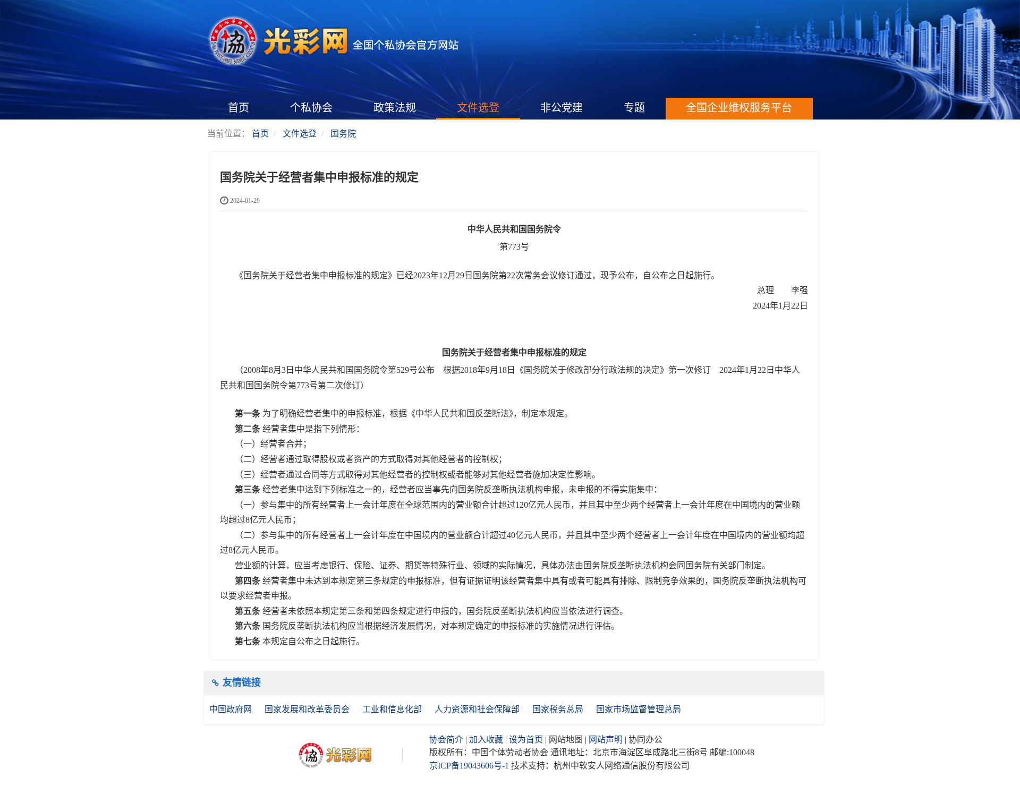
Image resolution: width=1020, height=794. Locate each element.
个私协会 (311, 108)
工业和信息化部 (393, 709)
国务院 (343, 133)
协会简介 (446, 739)
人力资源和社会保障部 (478, 709)
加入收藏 (486, 739)
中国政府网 (231, 709)
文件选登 (478, 108)
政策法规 (394, 108)
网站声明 (606, 739)
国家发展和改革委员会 (308, 709)
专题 (634, 108)
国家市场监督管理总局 (638, 709)
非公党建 (561, 108)
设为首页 (526, 739)
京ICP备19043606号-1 (469, 765)
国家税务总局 (558, 709)
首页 (238, 108)
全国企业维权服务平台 (739, 108)
